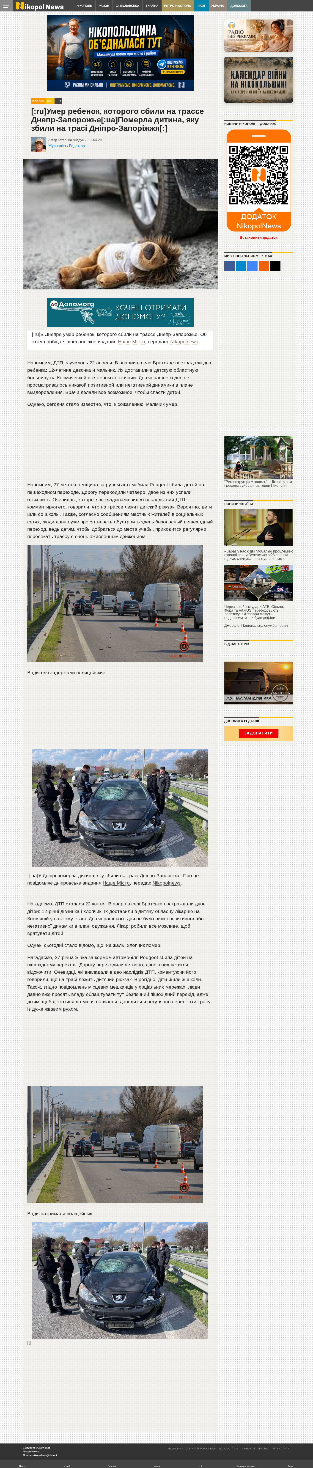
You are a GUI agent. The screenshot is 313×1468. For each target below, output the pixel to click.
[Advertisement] (120, 446)
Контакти (248, 1448)
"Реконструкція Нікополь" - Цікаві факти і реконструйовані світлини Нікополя (258, 483)
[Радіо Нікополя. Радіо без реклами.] (258, 35)
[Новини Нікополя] (39, 9)
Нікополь (84, 6)
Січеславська (127, 6)
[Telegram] (241, 266)
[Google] (252, 266)
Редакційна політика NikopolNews (191, 1448)
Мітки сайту (281, 1448)
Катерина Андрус (71, 140)
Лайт (202, 6)
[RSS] (264, 266)
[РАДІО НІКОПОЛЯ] (258, 80)
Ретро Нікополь (177, 6)
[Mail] (275, 266)
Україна (152, 6)
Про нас (263, 1448)
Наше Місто (131, 341)
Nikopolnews (184, 341)
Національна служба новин (264, 625)
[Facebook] (229, 266)
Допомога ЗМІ (228, 1448)
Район (104, 6)
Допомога (239, 6)
